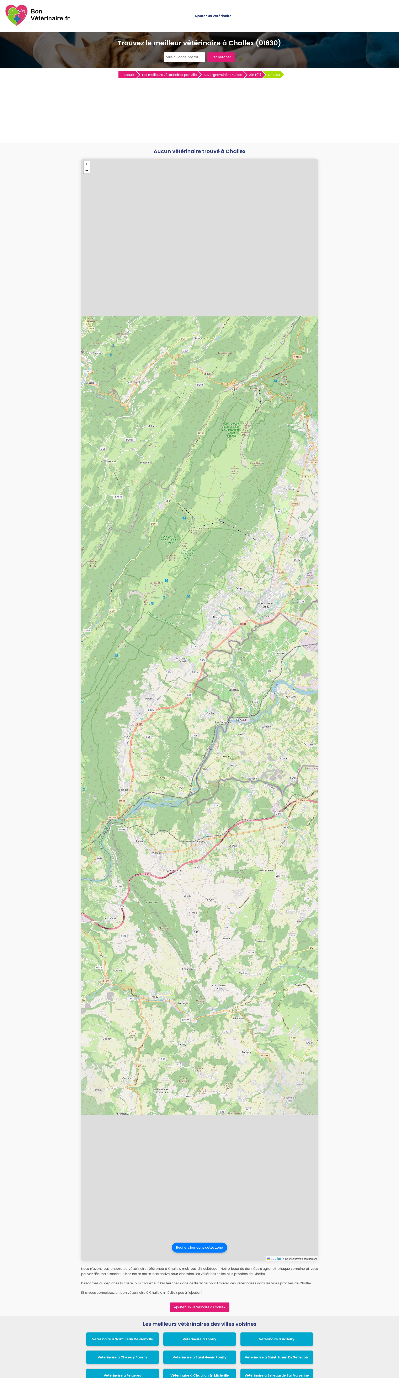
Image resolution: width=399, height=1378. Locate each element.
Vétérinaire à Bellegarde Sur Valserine (277, 1375)
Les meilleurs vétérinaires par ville (169, 74)
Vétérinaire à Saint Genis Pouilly (200, 1357)
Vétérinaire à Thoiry (199, 1339)
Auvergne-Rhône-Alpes (223, 74)
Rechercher (221, 57)
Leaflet (275, 1258)
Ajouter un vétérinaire (213, 16)
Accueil (129, 74)
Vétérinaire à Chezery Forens (122, 1357)
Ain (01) (255, 74)
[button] (87, 164)
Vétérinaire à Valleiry (276, 1339)
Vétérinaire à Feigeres (122, 1375)
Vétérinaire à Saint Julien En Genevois (277, 1357)
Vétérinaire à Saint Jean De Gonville (122, 1339)
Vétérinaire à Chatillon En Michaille (199, 1375)
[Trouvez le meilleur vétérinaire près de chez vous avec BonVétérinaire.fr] (38, 25)
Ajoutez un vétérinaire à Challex (199, 1307)
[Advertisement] (199, 110)
